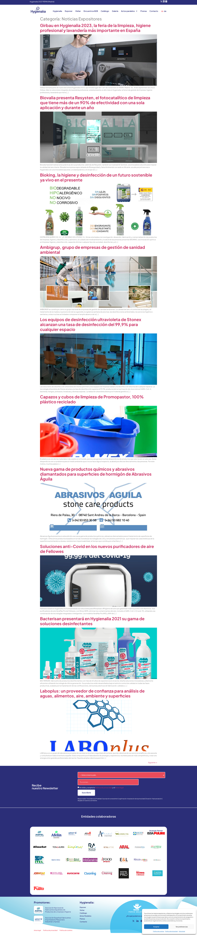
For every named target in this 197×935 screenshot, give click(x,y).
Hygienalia (57, 11)
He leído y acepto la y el (101, 787)
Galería (115, 11)
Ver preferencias (182, 927)
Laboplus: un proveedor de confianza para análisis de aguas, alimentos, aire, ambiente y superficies (92, 693)
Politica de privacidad (103, 787)
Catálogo (105, 11)
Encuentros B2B (91, 11)
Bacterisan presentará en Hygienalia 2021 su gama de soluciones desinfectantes (92, 621)
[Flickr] (166, 1)
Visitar (78, 11)
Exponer (68, 11)
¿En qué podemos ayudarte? (137, 916)
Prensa (143, 11)
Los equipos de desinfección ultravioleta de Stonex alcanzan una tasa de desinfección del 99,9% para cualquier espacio (90, 324)
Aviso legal (182, 931)
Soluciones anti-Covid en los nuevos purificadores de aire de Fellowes (97, 549)
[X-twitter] (161, 1)
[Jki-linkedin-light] (137, 921)
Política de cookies (158, 931)
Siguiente (152, 762)
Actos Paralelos (85, 916)
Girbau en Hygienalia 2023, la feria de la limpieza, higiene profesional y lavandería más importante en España (95, 28)
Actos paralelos (128, 11)
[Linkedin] (164, 1)
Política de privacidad (171, 931)
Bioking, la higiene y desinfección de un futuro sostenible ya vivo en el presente (96, 177)
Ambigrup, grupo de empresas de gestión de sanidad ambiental (92, 250)
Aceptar (156, 927)
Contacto (153, 11)
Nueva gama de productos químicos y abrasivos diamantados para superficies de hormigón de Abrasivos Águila (96, 473)
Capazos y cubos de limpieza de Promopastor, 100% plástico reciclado (92, 399)
